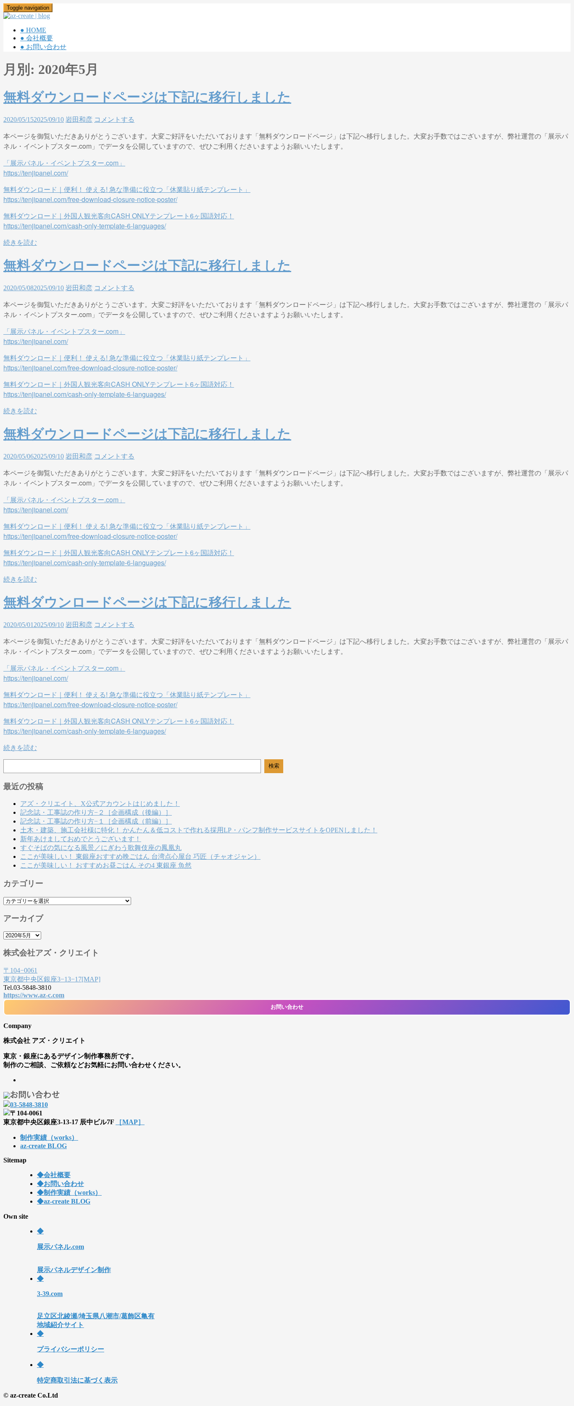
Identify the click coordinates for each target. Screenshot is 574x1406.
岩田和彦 (79, 119)
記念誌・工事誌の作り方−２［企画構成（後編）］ (96, 812)
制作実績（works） (49, 1137)
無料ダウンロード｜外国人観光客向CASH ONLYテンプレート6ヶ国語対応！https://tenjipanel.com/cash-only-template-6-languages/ (118, 557)
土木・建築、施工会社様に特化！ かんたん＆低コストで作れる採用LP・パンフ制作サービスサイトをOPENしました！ (198, 830)
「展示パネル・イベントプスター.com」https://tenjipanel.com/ (64, 504)
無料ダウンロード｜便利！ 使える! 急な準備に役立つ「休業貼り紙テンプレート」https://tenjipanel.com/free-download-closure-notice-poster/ (126, 531)
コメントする (114, 119)
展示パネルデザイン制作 (74, 1250)
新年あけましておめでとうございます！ (80, 838)
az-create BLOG (43, 1145)
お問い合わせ (287, 1007)
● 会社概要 (36, 38)
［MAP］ (130, 1121)
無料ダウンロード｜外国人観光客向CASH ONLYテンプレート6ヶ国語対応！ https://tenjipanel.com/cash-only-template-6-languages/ (118, 221)
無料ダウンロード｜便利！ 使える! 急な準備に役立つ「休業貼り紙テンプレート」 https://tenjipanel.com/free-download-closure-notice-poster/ (126, 194)
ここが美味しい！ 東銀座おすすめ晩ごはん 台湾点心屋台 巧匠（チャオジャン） (140, 856)
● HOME (33, 30)
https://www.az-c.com (33, 995)
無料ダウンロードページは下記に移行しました (147, 97)
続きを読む (20, 242)
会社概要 (54, 1174)
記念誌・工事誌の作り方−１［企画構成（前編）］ (96, 821)
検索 (274, 766)
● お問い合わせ (43, 46)
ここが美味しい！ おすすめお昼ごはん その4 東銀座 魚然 (106, 865)
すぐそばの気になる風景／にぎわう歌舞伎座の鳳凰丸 (101, 847)
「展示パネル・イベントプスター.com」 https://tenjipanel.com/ (64, 168)
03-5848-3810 (29, 1104)
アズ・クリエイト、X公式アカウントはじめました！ (100, 803)
